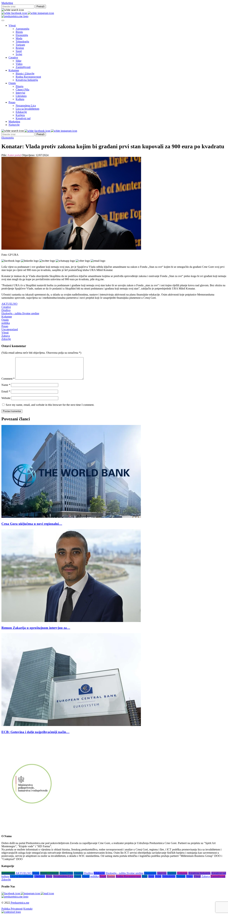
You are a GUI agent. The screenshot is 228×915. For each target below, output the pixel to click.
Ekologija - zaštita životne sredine (20, 313)
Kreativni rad (23, 118)
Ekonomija (22, 35)
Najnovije (14, 124)
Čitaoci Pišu (22, 89)
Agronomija (22, 28)
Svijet (19, 54)
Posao (12, 102)
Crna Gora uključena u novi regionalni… (31, 524)
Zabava (5, 335)
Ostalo (12, 83)
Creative (13, 57)
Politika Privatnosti (12, 908)
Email (5, 391)
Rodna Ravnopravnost (28, 76)
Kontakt (27, 908)
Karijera (20, 115)
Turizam (20, 44)
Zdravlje (6, 339)
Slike (18, 60)
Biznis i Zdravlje (25, 73)
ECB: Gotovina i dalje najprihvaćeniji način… (35, 732)
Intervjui (20, 92)
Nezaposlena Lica (26, 105)
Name (5, 384)
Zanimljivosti (23, 67)
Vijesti (12, 25)
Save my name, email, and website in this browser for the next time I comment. (50, 404)
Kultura (20, 99)
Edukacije (21, 111)
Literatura (21, 95)
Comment (8, 378)
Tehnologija (22, 41)
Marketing (7, 2)
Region (20, 47)
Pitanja (19, 86)
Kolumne (14, 70)
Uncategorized (9, 329)
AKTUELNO (9, 303)
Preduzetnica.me (19, 902)
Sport (19, 51)
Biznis (19, 31)
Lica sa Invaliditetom (27, 108)
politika (5, 322)
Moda (19, 38)
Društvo (6, 310)
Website (5, 398)
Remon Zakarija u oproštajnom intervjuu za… (35, 628)
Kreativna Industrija (27, 79)
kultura (5, 876)
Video (19, 63)
